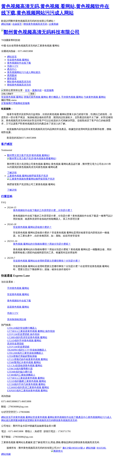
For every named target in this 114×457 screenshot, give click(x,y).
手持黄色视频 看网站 (72, 97)
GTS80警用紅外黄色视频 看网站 (24, 362)
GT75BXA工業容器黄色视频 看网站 (26, 378)
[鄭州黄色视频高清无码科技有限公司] (40, 32)
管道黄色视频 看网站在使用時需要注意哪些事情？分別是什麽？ (46, 260)
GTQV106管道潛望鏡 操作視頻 (23, 334)
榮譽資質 (12, 78)
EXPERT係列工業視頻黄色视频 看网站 (27, 390)
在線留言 (17, 24)
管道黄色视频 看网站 (18, 60)
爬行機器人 (55, 97)
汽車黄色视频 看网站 (95, 97)
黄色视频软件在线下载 (19, 63)
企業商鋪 (53, 24)
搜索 (32, 94)
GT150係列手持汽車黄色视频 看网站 (26, 384)
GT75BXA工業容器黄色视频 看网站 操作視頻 (31, 331)
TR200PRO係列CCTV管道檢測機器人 (26, 350)
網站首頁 (12, 56)
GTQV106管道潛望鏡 (18, 347)
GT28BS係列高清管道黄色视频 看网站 (27, 337)
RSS (99, 448)
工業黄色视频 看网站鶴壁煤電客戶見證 (27, 175)
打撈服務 (15, 103)
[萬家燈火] (57, 451)
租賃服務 (49, 90)
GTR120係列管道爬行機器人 (22, 328)
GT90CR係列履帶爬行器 (20, 368)
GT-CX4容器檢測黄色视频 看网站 (24, 365)
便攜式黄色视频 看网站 (36, 97)
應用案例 (12, 75)
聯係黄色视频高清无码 (35, 24)
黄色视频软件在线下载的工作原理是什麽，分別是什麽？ (42, 210)
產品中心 (12, 69)
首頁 (27, 90)
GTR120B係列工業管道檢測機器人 (25, 353)
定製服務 (6, 103)
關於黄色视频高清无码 (19, 81)
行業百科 (6, 196)
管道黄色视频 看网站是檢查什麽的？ (32, 227)
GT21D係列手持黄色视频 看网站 (24, 340)
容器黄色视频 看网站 (18, 307)
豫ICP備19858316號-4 (73, 448)
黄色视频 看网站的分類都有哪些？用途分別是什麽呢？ (42, 244)
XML (103, 448)
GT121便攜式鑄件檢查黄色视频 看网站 (27, 359)
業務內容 (37, 90)
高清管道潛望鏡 (15, 343)
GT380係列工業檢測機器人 (21, 375)
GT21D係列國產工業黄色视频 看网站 (26, 381)
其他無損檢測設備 (16, 319)
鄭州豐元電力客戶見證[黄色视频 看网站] (28, 155)
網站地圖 (6, 24)
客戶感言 (6, 144)
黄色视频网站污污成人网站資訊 (23, 72)
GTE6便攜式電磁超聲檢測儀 (22, 356)
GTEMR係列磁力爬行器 (19, 372)
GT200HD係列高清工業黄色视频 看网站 (28, 387)
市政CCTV (12, 66)
